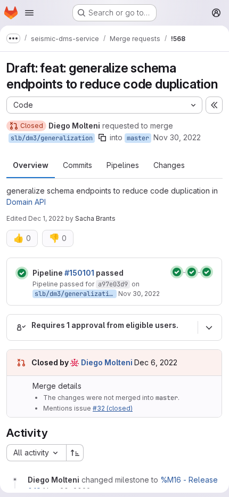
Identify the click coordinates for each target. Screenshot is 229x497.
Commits (77, 165)
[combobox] (36, 452)
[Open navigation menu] (29, 12)
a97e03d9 (113, 284)
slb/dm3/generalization (52, 138)
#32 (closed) (113, 408)
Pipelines (123, 165)
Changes (169, 165)
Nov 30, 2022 (177, 137)
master (138, 138)
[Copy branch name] (102, 137)
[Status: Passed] (21, 273)
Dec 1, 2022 (46, 218)
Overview (30, 165)
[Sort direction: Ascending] (75, 452)
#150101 (79, 272)
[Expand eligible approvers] (208, 327)
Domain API (26, 201)
